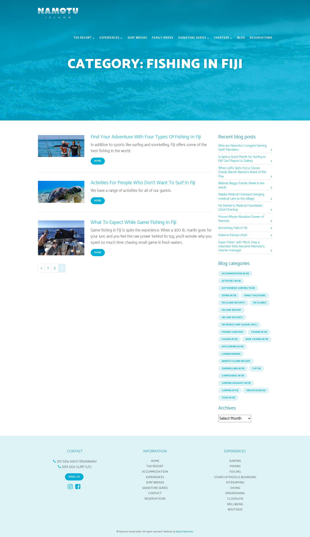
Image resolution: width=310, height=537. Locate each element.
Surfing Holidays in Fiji (236, 383)
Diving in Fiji (229, 296)
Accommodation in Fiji (235, 274)
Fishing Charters (232, 332)
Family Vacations (255, 296)
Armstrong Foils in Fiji (232, 228)
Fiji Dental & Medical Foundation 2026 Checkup (240, 208)
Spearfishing (235, 493)
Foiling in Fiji (229, 339)
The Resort (83, 38)
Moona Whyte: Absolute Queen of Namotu (241, 219)
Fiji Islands (259, 303)
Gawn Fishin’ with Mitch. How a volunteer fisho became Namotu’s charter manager (241, 246)
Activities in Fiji (231, 281)
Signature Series (192, 38)
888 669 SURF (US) (77, 467)
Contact (155, 493)
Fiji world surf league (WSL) (239, 325)
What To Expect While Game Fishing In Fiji (133, 222)
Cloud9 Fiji (235, 498)
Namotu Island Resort (236, 361)
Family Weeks (162, 38)
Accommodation (155, 471)
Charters (221, 38)
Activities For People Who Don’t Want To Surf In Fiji (143, 183)
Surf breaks (137, 38)
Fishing (235, 466)
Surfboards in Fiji (233, 376)
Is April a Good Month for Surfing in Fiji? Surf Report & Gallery (242, 159)
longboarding (231, 354)
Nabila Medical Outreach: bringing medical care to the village (241, 196)
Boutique (235, 509)
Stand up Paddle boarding (235, 477)
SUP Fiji (256, 369)
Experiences (110, 38)
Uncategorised (256, 390)
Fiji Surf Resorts (232, 317)
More (97, 161)
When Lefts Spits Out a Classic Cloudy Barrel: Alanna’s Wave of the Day (242, 172)
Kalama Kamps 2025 (232, 235)
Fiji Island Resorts (233, 303)
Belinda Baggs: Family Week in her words (241, 185)
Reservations (261, 38)
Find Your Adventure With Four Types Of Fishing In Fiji (146, 137)
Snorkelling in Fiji (233, 369)
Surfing (235, 461)
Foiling (235, 471)
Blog (241, 38)
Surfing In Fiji (230, 390)
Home (155, 461)
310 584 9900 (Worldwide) (77, 462)
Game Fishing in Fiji (256, 339)
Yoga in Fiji (228, 398)
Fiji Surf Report (231, 310)
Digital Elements (184, 532)
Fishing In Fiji (259, 332)
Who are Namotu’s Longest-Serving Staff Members (242, 148)
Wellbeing (235, 504)
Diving (235, 488)
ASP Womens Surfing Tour (238, 288)
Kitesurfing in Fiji (232, 347)
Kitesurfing (235, 482)
